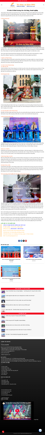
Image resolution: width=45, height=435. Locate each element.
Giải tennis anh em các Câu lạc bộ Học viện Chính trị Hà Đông (18, 325)
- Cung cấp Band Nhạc (5, 381)
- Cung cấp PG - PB (4, 380)
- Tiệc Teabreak (4, 371)
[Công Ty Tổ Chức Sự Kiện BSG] (22, 5)
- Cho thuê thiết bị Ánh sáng (6, 391)
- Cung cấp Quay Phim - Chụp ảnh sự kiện (8, 384)
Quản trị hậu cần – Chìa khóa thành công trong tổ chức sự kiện (18, 309)
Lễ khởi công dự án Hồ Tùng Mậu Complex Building (15, 320)
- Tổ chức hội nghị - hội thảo (6, 369)
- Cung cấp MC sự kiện (5, 382)
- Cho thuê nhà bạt (4, 393)
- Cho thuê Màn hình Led (5, 392)
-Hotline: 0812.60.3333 (5, 352)
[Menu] (1, 4)
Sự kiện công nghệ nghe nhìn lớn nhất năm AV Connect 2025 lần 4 (18, 329)
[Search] (43, 5)
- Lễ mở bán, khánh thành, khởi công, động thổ (9, 370)
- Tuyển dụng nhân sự (5, 397)
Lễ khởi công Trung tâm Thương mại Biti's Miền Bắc (16, 315)
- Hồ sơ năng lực (4, 374)
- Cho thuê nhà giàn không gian (6, 395)
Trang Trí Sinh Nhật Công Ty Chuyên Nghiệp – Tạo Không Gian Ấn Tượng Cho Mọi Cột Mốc (23, 290)
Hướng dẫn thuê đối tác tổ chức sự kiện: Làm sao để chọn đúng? (18, 300)
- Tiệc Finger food (4, 373)
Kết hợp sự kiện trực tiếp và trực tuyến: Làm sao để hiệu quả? (18, 304)
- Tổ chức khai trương (5, 367)
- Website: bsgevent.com (5, 354)
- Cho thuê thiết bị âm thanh (6, 389)
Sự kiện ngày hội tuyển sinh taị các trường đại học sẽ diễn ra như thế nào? (20, 295)
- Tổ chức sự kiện (4, 366)
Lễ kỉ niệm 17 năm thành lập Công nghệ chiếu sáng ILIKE (17, 334)
